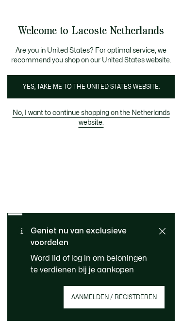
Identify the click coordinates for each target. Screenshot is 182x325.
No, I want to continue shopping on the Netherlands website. (91, 118)
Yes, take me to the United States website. (91, 87)
